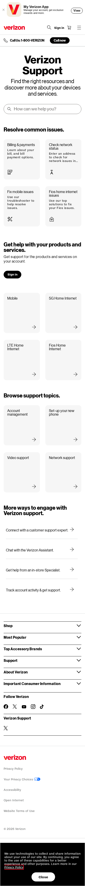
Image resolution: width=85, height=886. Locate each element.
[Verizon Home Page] (14, 27)
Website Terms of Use (19, 811)
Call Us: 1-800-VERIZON (27, 40)
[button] (22, 159)
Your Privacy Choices (19, 779)
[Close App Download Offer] (3, 9)
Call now (60, 40)
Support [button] (11, 660)
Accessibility (12, 790)
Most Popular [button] (15, 637)
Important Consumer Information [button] (32, 683)
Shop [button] (8, 625)
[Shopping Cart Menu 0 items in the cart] (69, 27)
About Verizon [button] (16, 672)
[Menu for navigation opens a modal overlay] (79, 27)
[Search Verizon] (49, 27)
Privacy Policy (13, 768)
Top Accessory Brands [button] (23, 649)
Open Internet (14, 800)
